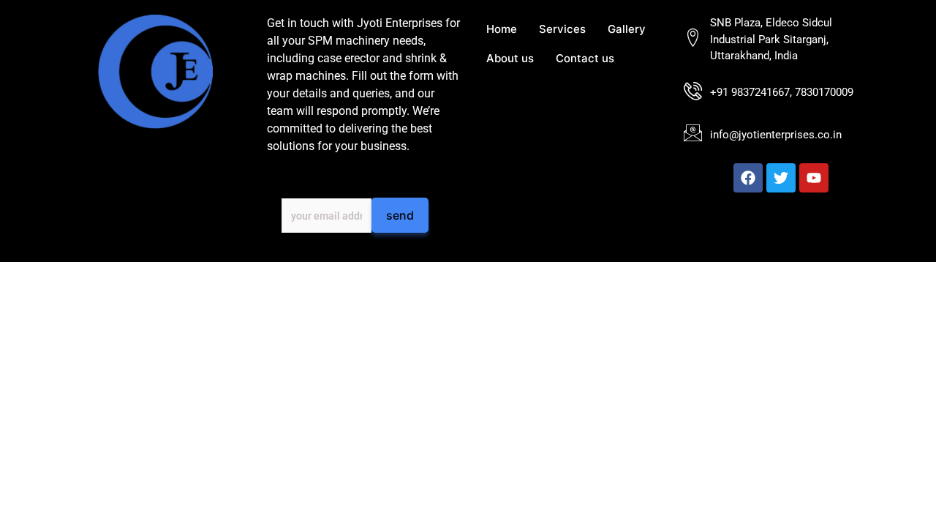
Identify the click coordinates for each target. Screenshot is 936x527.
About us (510, 58)
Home (501, 29)
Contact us (585, 58)
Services (562, 29)
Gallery (627, 29)
